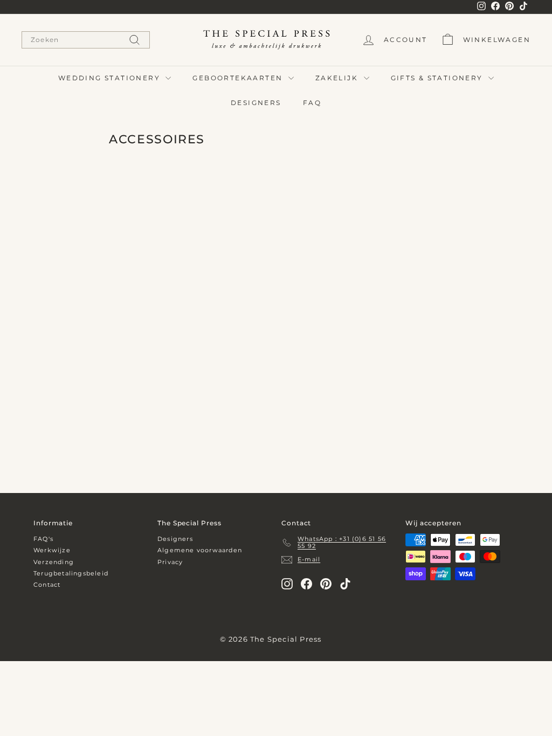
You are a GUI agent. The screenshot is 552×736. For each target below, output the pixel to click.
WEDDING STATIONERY (110, 78)
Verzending (53, 562)
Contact (46, 584)
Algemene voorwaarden (199, 550)
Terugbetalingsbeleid (70, 573)
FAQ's (43, 539)
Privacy (170, 562)
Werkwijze (52, 550)
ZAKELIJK (338, 78)
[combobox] (86, 39)
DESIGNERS (256, 103)
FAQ (312, 103)
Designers (175, 539)
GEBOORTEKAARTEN (238, 78)
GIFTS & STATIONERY (438, 78)
